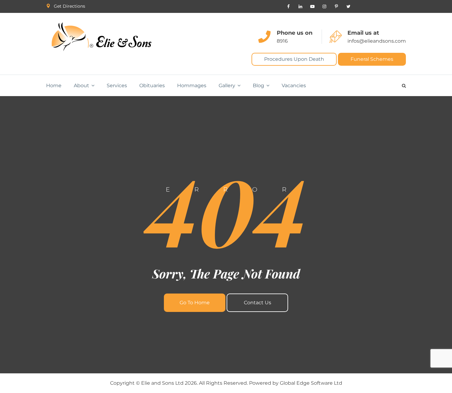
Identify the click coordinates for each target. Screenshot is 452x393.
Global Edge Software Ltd (311, 383)
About (81, 85)
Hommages (191, 85)
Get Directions (69, 6)
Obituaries (152, 85)
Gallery (227, 85)
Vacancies (294, 85)
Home (53, 85)
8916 (282, 41)
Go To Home (195, 302)
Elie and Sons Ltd (162, 383)
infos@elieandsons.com (376, 41)
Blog (258, 85)
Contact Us (257, 302)
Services (117, 85)
